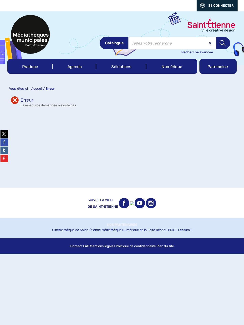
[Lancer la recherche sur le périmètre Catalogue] (223, 43)
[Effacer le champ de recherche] (210, 43)
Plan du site (165, 246)
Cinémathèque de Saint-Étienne (76, 230)
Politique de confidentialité (136, 246)
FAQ (86, 246)
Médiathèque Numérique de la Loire (128, 230)
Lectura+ (185, 230)
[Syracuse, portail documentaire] (30, 34)
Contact (76, 246)
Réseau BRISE (166, 230)
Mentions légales (102, 246)
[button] (30, 66)
